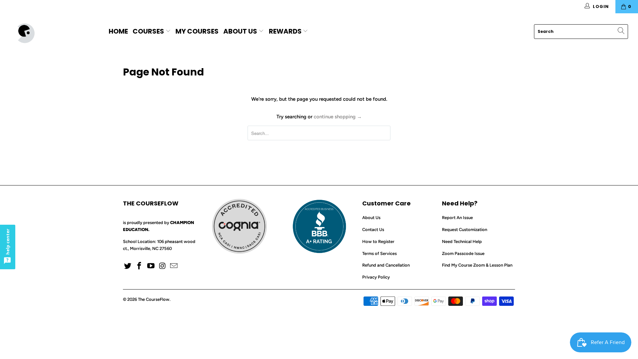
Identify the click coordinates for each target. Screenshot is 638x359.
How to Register (378, 241)
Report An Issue (457, 217)
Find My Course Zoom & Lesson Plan (477, 265)
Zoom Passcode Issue (463, 253)
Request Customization (464, 229)
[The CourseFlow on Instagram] (162, 266)
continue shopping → (338, 117)
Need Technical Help (462, 241)
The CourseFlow (153, 299)
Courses (149, 31)
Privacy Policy (376, 277)
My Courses (197, 31)
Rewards (286, 31)
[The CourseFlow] (54, 33)
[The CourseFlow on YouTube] (151, 266)
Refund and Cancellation (386, 265)
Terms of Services (379, 253)
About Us (240, 31)
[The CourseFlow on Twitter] (128, 266)
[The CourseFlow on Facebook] (140, 266)
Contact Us (373, 229)
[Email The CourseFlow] (174, 266)
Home (118, 31)
